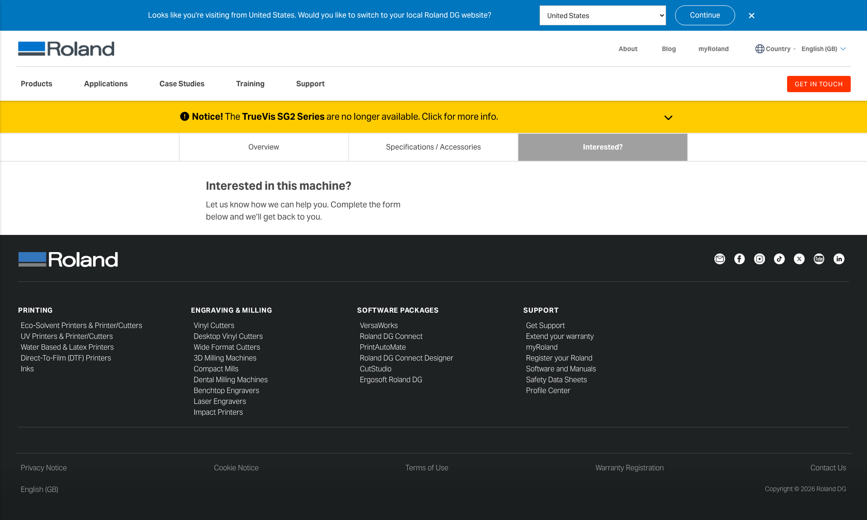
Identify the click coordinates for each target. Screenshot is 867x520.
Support (541, 310)
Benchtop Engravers (226, 390)
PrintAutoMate (383, 347)
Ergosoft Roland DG (391, 379)
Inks (27, 369)
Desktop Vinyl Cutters (228, 336)
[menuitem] (41, 84)
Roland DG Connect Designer (406, 358)
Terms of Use (427, 468)
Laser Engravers (220, 401)
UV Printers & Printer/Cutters (67, 336)
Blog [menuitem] (669, 49)
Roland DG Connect (391, 336)
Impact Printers (218, 412)
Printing (35, 310)
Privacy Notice (44, 468)
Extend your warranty (560, 336)
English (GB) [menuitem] (819, 49)
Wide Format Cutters (227, 347)
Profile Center (548, 390)
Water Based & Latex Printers (67, 347)
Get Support (545, 325)
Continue (705, 15)
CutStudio (376, 369)
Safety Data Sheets (556, 379)
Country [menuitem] (778, 49)
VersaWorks (379, 325)
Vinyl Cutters (214, 325)
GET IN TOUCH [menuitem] (819, 84)
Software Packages (398, 310)
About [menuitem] (628, 49)
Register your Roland (559, 358)
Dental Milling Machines (231, 379)
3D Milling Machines (225, 358)
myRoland (542, 347)
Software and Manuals (561, 369)
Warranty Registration (630, 468)
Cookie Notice (236, 468)
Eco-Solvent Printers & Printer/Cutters (81, 325)
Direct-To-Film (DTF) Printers (66, 358)
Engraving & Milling (231, 310)
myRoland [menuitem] (714, 49)
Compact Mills (216, 369)
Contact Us (828, 468)
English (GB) (39, 489)
